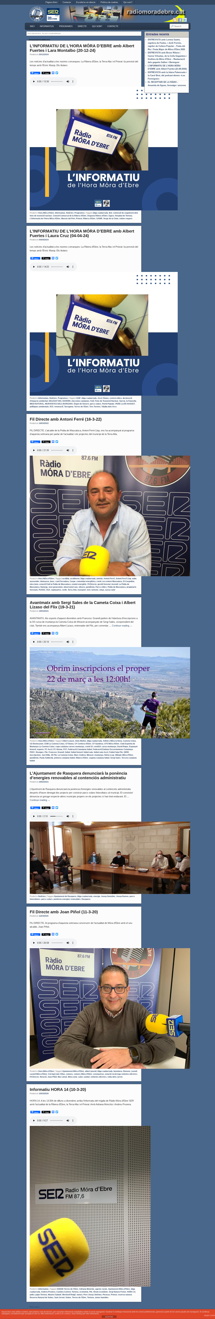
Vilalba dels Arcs (109, 407)
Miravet (90, 755)
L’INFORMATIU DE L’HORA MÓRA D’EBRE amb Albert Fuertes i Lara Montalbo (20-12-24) (82, 48)
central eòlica (116, 398)
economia (83, 1292)
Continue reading (122, 625)
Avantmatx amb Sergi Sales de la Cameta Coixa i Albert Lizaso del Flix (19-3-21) (83, 604)
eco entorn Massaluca (112, 581)
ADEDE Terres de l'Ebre (67, 1289)
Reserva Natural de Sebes (41, 1297)
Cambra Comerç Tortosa (67, 1292)
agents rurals (101, 1289)
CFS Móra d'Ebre (111, 744)
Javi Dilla (46, 755)
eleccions (34, 584)
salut (80, 1077)
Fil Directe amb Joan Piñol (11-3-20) (64, 912)
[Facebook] (180, 20)
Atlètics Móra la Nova (112, 741)
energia (96, 896)
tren (89, 590)
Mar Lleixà (62, 1077)
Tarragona (68, 407)
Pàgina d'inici (51, 2)
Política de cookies (109, 2)
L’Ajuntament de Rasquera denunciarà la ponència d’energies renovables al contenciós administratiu (78, 775)
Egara (111, 216)
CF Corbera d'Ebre (83, 744)
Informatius (47, 26)
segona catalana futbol (99, 758)
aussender (34, 581)
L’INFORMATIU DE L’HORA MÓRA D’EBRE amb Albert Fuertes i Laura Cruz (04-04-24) (82, 233)
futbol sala (88, 752)
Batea (106, 398)
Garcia (122, 401)
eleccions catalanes (80, 401)
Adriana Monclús (86, 1289)
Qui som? (127, 2)
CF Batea (69, 744)
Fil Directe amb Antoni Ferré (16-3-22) (66, 419)
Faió (92, 401)
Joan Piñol (52, 1077)
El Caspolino (128, 581)
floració (43, 1077)
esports (40, 749)
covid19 (97, 746)
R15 (51, 407)
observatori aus (71, 587)
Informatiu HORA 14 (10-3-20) (58, 1089)
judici (32, 1295)
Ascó (100, 398)
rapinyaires (56, 590)
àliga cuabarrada (100, 213)
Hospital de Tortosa (123, 216)
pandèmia (90, 587)
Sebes (68, 1297)
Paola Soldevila (46, 758)
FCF (65, 749)
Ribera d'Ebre (89, 218)
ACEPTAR (109, 1317)
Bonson (126, 1071)
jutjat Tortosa (41, 1295)
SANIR (99, 218)
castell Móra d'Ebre (38, 1074)
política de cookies (63, 1314)
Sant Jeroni (59, 1297)
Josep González (108, 896)
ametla (99, 578)
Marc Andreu (80, 755)
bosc (52, 581)
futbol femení (77, 752)
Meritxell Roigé (69, 1295)
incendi (114, 584)
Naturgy (44, 587)
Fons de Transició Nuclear (106, 401)
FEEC (32, 752)
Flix (46, 752)
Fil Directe (92, 584)
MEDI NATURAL (37, 404)
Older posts (33, 1307)
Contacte (67, 2)
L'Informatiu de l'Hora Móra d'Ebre (45, 218)
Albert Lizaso (68, 741)
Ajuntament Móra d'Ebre (73, 1071)
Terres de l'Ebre (81, 407)
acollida (65, 578)
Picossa (106, 1295)
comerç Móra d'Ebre (83, 1074)
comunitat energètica (86, 581)
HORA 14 (131, 1292)
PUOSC (42, 590)
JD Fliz (54, 755)
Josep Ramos (122, 896)
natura (79, 1295)
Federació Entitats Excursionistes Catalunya (113, 749)
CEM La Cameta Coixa (54, 744)
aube (134, 578)
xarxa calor (110, 590)
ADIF (78, 398)
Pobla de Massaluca (117, 587)
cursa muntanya (109, 746)
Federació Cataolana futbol (80, 749)
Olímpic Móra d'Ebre (124, 755)
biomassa (44, 581)
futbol (67, 752)
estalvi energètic (79, 584)
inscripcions (35, 755)
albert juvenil (90, 1071)
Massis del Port (68, 218)
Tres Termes (95, 407)
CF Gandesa (97, 744)
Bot (110, 213)
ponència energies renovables (67, 899)
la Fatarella (131, 401)
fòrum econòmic (100, 1292)
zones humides (101, 1297)
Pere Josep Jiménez (92, 1295)
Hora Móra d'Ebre (46, 213)
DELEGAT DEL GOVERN (60, 401)
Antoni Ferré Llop (123, 578)
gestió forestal (104, 584)
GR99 (126, 752)
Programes (66, 26)
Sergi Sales (115, 758)
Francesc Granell (56, 752)
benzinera (117, 1071)
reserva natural (125, 1295)
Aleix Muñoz (80, 741)
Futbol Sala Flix (116, 752)
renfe (64, 590)
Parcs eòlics (101, 587)
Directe (82, 26)
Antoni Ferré (109, 578)
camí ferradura (62, 581)
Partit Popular (108, 404)
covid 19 (89, 746)
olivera (82, 587)
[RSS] (175, 20)
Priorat (79, 218)
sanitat (87, 1077)
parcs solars (95, 404)
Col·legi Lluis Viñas (56, 1074)
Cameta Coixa (129, 741)
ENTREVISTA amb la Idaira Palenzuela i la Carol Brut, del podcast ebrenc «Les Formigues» (167, 75)
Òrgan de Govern (81, 404)
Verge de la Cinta (110, 218)
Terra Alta (72, 590)
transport (82, 590)
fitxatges (40, 752)
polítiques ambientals (39, 407)
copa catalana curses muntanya (69, 746)
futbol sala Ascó (101, 752)
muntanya (98, 755)
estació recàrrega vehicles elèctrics (121, 1074)
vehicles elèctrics (99, 1077)
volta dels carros (115, 1077)
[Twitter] (185, 20)
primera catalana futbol (64, 758)
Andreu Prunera (48, 1292)
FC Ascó (48, 749)
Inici (32, 26)
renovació (58, 407)
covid (98, 581)
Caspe (73, 581)
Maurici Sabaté (54, 1295)
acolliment (74, 578)
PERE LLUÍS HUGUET (125, 404)
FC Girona (57, 749)
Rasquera (86, 899)
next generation (56, 587)
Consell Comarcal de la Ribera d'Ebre (69, 216)
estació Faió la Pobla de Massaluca (55, 584)
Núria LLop (109, 755)
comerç (69, 1074)
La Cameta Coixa (65, 755)
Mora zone (72, 1077)
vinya (101, 590)
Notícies (70, 213)
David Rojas (122, 746)
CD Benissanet (36, 744)
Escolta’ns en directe (85, 2)
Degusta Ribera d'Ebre (97, 216)
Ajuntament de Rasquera (65, 896)
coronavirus (98, 1074)
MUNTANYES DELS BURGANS (59, 404)
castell (134, 1071)
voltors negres (125, 218)
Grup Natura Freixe (117, 1292)
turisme (94, 590)
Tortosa (90, 1297)
